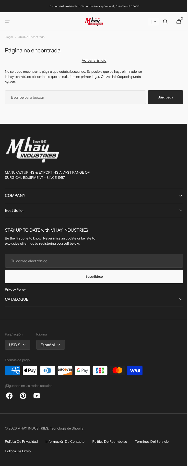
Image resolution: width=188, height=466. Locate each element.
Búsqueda (162, 97)
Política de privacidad (21, 441)
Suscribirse (92, 276)
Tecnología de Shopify (66, 428)
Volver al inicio (92, 60)
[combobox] (73, 97)
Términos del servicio (152, 441)
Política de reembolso (109, 441)
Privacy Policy (15, 289)
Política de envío (18, 451)
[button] (7, 21)
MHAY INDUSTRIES (32, 428)
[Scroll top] (178, 460)
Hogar (9, 37)
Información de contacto (65, 441)
